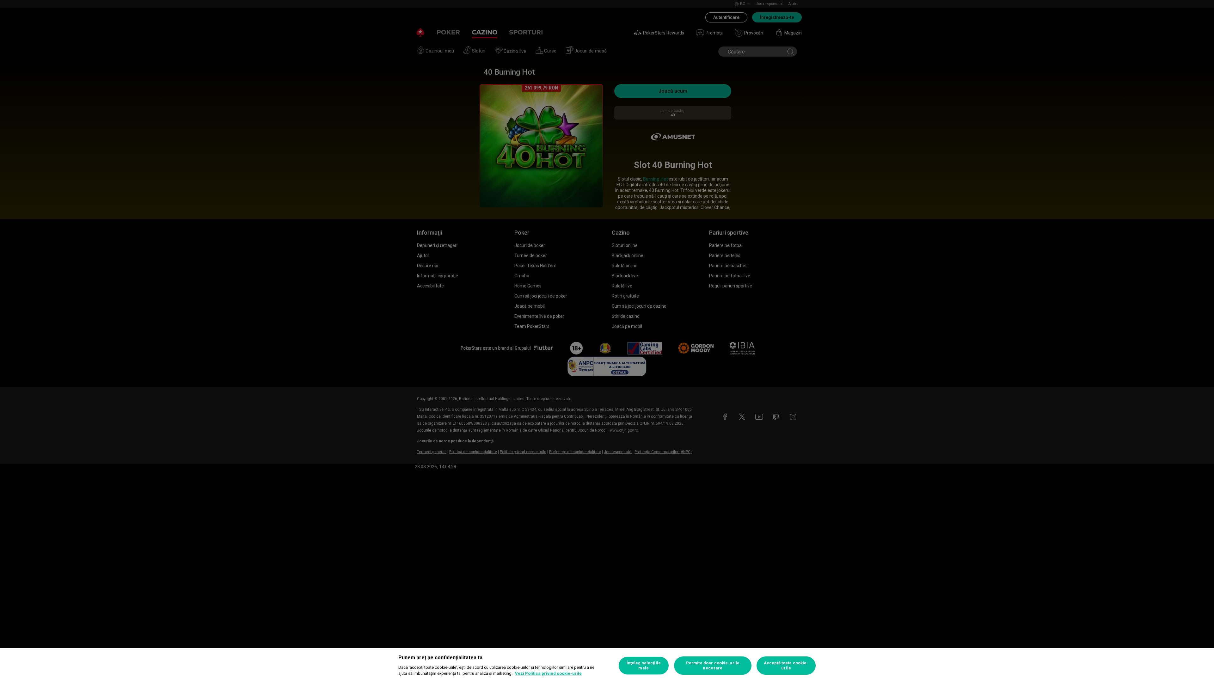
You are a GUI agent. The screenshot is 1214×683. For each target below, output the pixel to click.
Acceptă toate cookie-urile (786, 665)
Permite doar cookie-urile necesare (712, 665)
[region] (607, 665)
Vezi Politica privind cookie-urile (548, 673)
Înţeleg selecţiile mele (644, 665)
